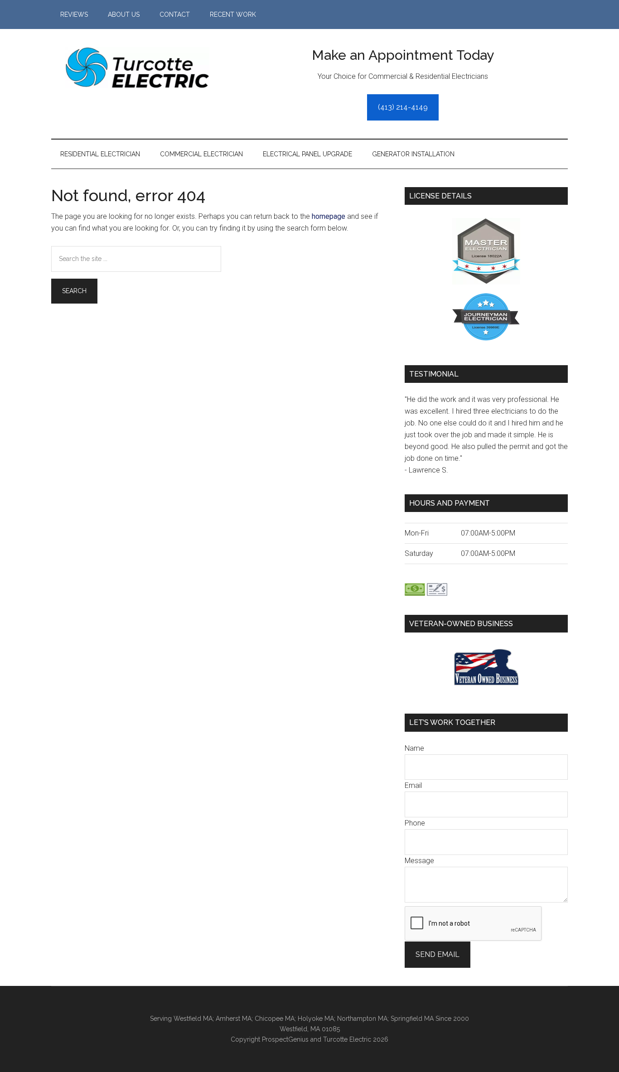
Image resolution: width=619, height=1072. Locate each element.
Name (414, 748)
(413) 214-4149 (403, 107)
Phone (415, 823)
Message (419, 860)
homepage (328, 216)
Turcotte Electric (137, 67)
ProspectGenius (285, 1039)
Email (413, 785)
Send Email (437, 954)
